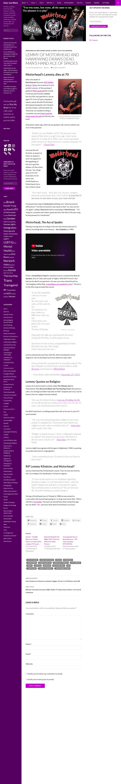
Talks (33, 3)
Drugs (58, 560)
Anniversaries (8, 317)
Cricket (6, 365)
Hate (5, 222)
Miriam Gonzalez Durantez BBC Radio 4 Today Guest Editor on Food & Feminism (53, 589)
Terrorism (10, 273)
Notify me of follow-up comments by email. (45, 674)
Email (28, 654)
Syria (5, 273)
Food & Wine (8, 401)
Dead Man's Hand (47, 560)
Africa (5, 309)
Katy (47, 68)
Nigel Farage (7, 254)
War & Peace (8, 538)
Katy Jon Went (11, 3)
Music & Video (51, 50)
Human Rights (8, 420)
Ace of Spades (32, 560)
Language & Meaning (10, 432)
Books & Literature (9, 333)
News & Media (8, 474)
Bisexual (6, 331)
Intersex (7, 231)
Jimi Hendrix (32, 563)
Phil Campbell (38, 91)
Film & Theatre (8, 398)
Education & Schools (10, 377)
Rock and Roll (59, 565)
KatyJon (7, 128)
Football (6, 403)
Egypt (5, 209)
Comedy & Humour (10, 345)
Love (15, 243)
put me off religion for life (69, 400)
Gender (88, 3)
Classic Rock (49, 144)
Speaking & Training (10, 521)
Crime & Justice (9, 368)
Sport (5, 524)
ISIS (13, 231)
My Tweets (93, 40)
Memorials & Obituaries (35, 50)
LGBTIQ (8, 242)
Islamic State (8, 234)
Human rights (10, 224)
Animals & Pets (8, 314)
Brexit (10, 202)
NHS (13, 251)
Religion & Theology (10, 505)
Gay (5, 219)
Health (6, 415)
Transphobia (11, 290)
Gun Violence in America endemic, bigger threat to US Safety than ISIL (53, 579)
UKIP (8, 293)
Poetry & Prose (8, 488)
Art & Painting (8, 325)
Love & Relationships (10, 440)
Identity (6, 423)
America (6, 311)
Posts (42, 3)
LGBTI (6, 239)
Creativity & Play (9, 362)
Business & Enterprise (11, 336)
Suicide (12, 270)
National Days (8, 471)
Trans (8, 280)
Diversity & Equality (10, 371)
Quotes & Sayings (65, 50)
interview (75, 425)
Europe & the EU (9, 384)
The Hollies (32, 568)
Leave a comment (59, 68)
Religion (47, 565)
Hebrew (96, 3)
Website (29, 664)
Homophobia (11, 222)
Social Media (7, 519)
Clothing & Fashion (9, 339)
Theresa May (11, 275)
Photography (69, 3)
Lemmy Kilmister (45, 563)
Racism (6, 267)
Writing (49, 3)
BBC (5, 202)
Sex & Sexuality (8, 516)
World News (7, 541)
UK (5, 294)
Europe (6, 215)
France (6, 406)
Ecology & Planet (9, 374)
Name (29, 644)
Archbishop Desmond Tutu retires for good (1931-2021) (10, 63)
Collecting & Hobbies (10, 342)
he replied (38, 502)
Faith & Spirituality (9, 392)
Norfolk (12, 257)
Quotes (38, 565)
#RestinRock (59, 369)
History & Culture (9, 418)
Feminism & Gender (10, 395)
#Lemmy (35, 369)
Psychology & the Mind (11, 494)
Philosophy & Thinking (10, 483)
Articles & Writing (9, 328)
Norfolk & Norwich (9, 480)
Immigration (10, 227)
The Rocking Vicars (63, 568)
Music (30, 565)
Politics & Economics (10, 491)
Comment (30, 614)
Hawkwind (68, 560)
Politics (79, 3)
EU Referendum (10, 212)
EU (16, 209)
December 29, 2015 (70, 374)
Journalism (7, 429)
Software (105, 3)
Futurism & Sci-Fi (9, 409)
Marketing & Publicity (10, 443)
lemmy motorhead (61, 563)
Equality (10, 209)
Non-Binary (7, 477)
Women (12, 296)
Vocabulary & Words (10, 536)
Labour (11, 236)
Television (7, 527)
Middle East (7, 456)
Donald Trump (10, 205)
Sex (68, 565)
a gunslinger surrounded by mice (59, 284)
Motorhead (75, 563)
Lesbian (6, 434)
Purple (6, 497)
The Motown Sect (45, 568)
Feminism (12, 215)
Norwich (9, 260)
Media (59, 3)
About (24, 3)
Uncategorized (8, 533)
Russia (6, 270)
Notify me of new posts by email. (41, 679)
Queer (6, 499)
